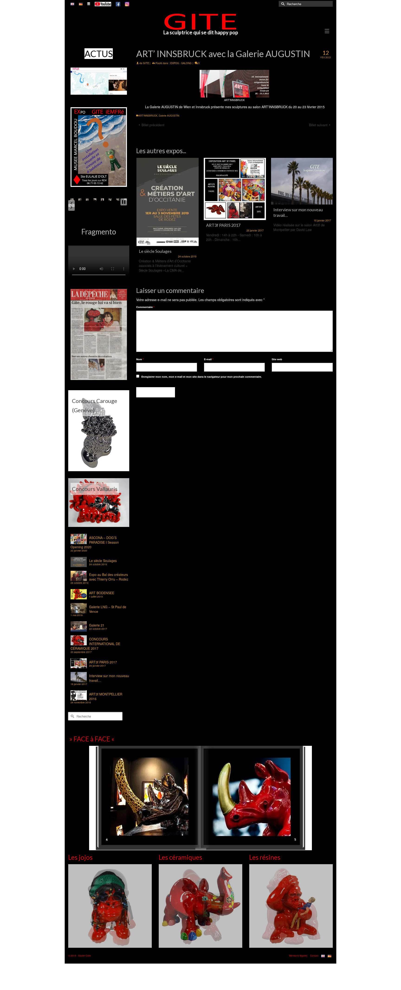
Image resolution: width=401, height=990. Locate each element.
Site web (277, 359)
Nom (140, 359)
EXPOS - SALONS (180, 63)
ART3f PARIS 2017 (103, 662)
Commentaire (145, 307)
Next (329, 218)
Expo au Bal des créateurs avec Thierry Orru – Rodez (108, 576)
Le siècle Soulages (103, 560)
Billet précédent (153, 125)
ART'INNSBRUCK (148, 115)
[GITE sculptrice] (200, 21)
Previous (140, 218)
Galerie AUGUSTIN (164, 106)
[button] (71, 203)
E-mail (208, 359)
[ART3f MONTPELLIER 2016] (302, 189)
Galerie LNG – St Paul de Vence (107, 609)
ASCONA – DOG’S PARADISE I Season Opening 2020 (95, 542)
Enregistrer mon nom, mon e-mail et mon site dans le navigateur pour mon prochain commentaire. (201, 376)
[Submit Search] (282, 4)
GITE (146, 63)
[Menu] (327, 31)
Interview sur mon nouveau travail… (109, 678)
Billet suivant (318, 125)
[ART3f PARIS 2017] (167, 189)
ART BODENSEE (101, 593)
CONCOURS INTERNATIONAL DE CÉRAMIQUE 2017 (95, 644)
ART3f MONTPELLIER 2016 (105, 696)
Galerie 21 (96, 625)
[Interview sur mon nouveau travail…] (235, 181)
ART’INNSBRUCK (275, 106)
